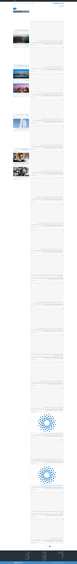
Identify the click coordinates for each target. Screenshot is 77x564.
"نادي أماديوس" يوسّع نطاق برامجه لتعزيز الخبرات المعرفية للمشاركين (52, 119)
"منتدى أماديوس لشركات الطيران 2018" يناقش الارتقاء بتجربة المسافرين (51, 145)
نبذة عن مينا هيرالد (60, 552)
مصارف (28, 556)
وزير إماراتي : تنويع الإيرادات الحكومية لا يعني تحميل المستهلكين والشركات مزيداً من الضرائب (21, 163)
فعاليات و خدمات (43, 554)
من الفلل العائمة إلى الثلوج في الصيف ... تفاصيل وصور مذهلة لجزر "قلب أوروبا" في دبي (21, 30)
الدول (14, 3)
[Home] (58, 3)
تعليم (45, 553)
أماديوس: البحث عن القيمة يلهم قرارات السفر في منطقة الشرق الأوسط (51, 249)
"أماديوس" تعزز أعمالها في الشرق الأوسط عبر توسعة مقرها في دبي (52, 171)
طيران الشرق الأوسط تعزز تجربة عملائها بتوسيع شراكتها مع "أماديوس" (52, 485)
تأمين (28, 554)
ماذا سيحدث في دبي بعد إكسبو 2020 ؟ (22, 128)
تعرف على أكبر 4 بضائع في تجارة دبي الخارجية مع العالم (21, 45)
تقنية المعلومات (27, 558)
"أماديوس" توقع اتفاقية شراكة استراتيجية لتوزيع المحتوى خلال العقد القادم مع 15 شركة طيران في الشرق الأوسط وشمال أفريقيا (47, 355)
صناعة (28, 551)
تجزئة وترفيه (44, 552)
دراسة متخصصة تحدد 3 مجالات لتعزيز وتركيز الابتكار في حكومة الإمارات (22, 149)
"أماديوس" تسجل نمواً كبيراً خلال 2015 (57, 538)
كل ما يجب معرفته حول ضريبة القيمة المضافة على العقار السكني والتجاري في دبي (21, 66)
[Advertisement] (47, 14)
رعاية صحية (44, 555)
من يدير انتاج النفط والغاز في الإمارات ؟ (22, 177)
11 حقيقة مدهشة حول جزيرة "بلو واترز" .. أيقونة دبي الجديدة (21, 80)
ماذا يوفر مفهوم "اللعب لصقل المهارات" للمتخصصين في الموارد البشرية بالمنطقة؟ (50, 328)
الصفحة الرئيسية (33, 3)
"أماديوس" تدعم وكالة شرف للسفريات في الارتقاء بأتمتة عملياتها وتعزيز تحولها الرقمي (49, 302)
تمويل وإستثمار (27, 555)
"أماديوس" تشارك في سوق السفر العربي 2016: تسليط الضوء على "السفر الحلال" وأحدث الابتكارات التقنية (47, 512)
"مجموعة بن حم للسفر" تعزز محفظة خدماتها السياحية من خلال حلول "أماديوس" (50, 93)
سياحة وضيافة (44, 556)
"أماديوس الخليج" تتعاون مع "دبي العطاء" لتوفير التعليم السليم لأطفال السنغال (50, 223)
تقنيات (19, 3)
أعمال (26, 3)
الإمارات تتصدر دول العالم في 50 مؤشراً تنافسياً (22, 115)
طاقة (28, 552)
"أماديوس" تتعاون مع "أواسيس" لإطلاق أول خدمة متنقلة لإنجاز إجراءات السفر (51, 381)
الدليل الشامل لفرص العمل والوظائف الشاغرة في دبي (21, 94)
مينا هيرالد (62, 562)
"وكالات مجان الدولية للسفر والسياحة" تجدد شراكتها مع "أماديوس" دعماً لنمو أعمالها (49, 197)
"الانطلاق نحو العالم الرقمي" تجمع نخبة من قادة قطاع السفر (53, 407)
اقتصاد (30, 3)
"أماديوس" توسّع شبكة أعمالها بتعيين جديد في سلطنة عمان (53, 67)
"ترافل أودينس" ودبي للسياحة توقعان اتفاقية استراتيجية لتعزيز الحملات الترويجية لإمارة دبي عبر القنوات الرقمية (48, 275)
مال (22, 3)
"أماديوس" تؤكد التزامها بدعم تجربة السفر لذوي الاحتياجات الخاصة (52, 433)
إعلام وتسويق (44, 551)
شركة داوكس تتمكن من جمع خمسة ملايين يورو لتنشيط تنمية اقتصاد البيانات (51, 41)
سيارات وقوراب (44, 557)
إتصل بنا (14, 0)
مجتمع (45, 558)
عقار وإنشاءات (27, 553)
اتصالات (28, 557)
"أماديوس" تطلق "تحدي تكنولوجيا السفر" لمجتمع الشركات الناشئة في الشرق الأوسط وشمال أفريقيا (47, 459)
